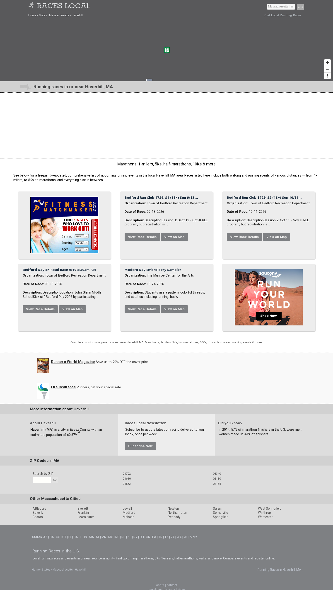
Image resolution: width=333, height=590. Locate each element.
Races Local (64, 6)
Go (300, 7)
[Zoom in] (327, 62)
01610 (127, 586)
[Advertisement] (166, 125)
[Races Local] (32, 6)
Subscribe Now (140, 554)
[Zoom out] (327, 69)
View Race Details (194, 235)
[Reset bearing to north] (327, 75)
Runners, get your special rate (99, 495)
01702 (127, 581)
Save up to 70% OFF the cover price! (123, 470)
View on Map (227, 235)
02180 (217, 586)
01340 (217, 581)
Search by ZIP (43, 582)
